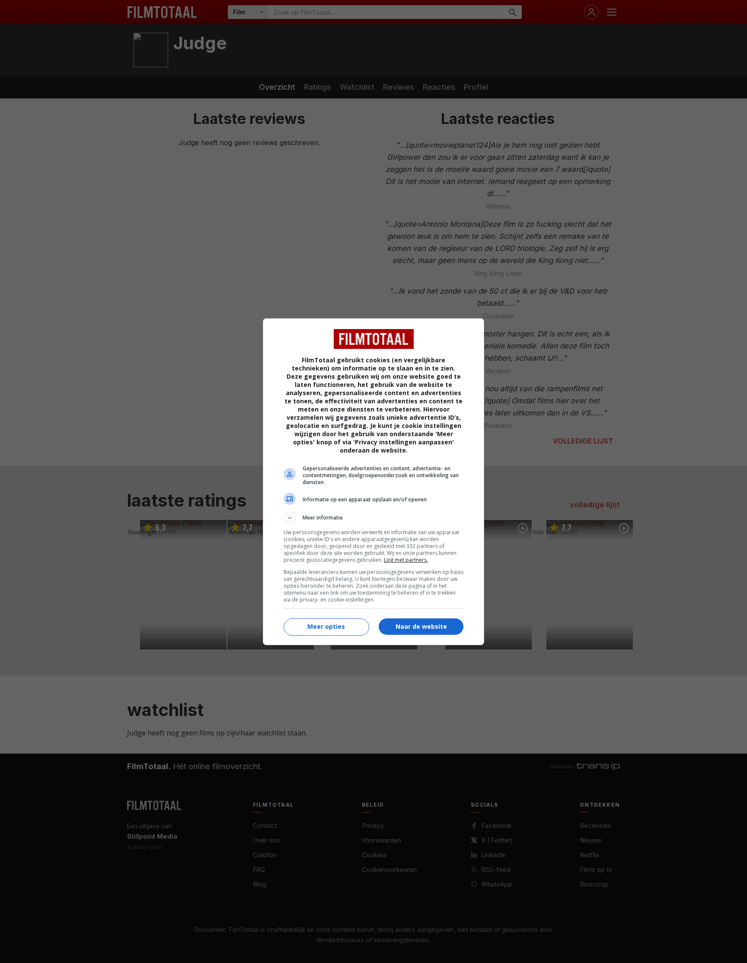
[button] (373, 518)
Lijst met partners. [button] (406, 560)
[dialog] (373, 481)
